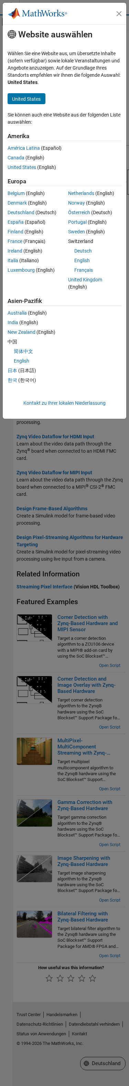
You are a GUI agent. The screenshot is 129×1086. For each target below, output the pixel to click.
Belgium (16, 193)
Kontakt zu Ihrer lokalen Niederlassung (64, 403)
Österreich (79, 212)
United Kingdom (85, 279)
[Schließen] (119, 14)
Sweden (76, 231)
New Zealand (21, 332)
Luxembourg (21, 270)
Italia (13, 260)
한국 (12, 380)
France (15, 241)
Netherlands (81, 193)
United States (22, 167)
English (82, 260)
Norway (76, 203)
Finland (15, 231)
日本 (12, 370)
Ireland (15, 251)
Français (83, 270)
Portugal (77, 222)
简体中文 (23, 351)
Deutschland (21, 212)
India (13, 322)
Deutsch (83, 251)
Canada (16, 157)
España (16, 222)
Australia (17, 313)
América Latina (24, 148)
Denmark (17, 203)
